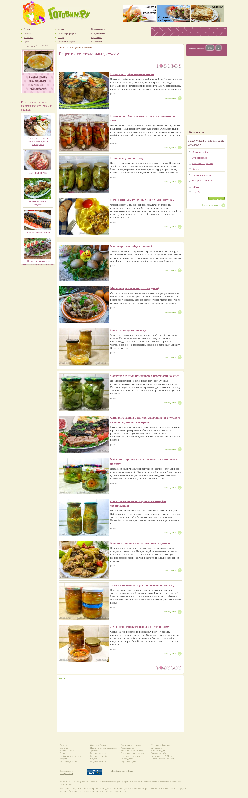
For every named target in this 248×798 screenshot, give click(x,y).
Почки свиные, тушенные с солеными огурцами (143, 199)
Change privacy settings (122, 771)
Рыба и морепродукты (70, 756)
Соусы (93, 758)
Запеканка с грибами (202, 163)
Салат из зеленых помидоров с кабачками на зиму (144, 375)
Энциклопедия (158, 750)
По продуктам (74, 47)
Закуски (63, 758)
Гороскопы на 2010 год (162, 756)
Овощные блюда (98, 745)
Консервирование (68, 761)
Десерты (94, 750)
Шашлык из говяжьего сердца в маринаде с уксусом (38, 262)
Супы (62, 753)
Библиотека (156, 748)
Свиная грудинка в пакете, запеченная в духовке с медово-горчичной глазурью (145, 419)
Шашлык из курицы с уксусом (38, 202)
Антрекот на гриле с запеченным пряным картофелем (37, 141)
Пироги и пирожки (202, 174)
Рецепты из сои (128, 748)
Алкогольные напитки (131, 745)
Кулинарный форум (160, 745)
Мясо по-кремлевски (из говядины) (134, 288)
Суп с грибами (199, 157)
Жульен (195, 169)
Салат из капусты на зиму (128, 330)
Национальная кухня (130, 756)
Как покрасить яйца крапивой (131, 246)
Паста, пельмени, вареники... (103, 748)
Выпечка (64, 748)
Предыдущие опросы (211, 205)
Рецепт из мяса (67, 750)
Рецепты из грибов (99, 756)
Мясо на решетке (38, 172)
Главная (62, 47)
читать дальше (170, 97)
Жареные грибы (200, 151)
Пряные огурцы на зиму (127, 157)
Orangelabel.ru (66, 773)
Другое (195, 186)
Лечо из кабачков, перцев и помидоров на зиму (142, 584)
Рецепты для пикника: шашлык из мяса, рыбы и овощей (36, 105)
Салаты (63, 745)
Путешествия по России (162, 758)
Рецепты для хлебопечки (132, 750)
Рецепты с (88, 47)
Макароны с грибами (202, 180)
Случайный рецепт (130, 761)
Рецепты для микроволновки (134, 753)
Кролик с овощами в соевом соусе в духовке (140, 543)
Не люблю (197, 192)
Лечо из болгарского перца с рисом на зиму (140, 626)
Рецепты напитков (98, 761)
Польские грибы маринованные (132, 74)
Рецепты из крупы (98, 753)
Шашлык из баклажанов (38, 232)
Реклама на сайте (159, 753)
